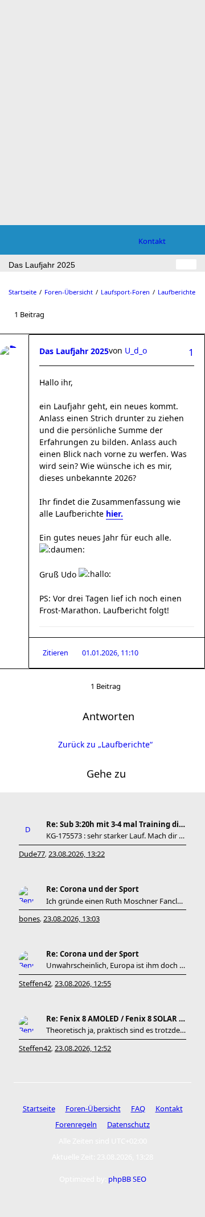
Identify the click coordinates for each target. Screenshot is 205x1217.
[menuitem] (152, 241)
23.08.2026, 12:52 (83, 1048)
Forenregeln (76, 1124)
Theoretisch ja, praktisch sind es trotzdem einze (116, 1030)
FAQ (138, 1108)
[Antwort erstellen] (186, 264)
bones (29, 918)
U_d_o (136, 350)
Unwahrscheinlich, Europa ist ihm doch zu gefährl (116, 965)
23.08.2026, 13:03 (71, 918)
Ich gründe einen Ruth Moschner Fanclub (116, 901)
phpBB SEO (127, 1179)
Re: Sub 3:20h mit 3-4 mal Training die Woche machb (116, 824)
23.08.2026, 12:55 (83, 983)
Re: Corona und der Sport (92, 889)
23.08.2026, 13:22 (76, 854)
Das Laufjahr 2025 (74, 351)
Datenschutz (128, 1124)
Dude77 (32, 854)
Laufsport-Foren (125, 292)
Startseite (22, 292)
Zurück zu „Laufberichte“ (105, 744)
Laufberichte (176, 292)
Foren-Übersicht (68, 292)
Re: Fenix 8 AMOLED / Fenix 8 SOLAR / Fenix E (116, 1019)
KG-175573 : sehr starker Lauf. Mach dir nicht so (116, 835)
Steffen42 (35, 983)
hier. (114, 513)
